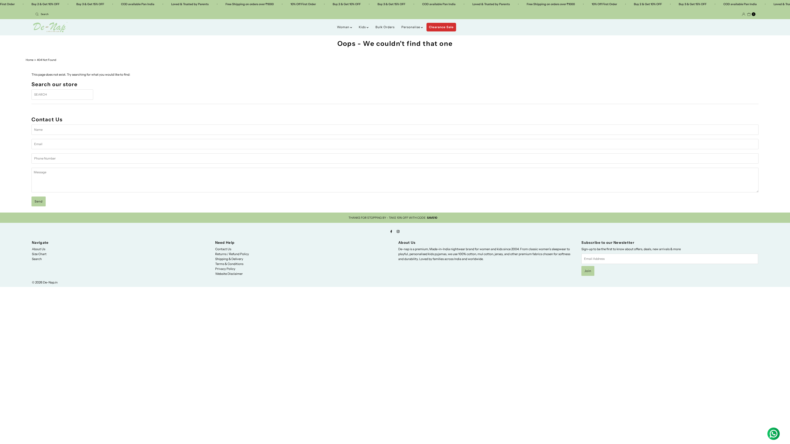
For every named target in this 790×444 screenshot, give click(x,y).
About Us (38, 249)
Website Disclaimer (229, 274)
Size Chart (39, 254)
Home (30, 59)
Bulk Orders (385, 27)
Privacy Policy (225, 269)
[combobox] (213, 14)
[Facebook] (391, 231)
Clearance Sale (441, 27)
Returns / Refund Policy (232, 254)
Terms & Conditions (229, 264)
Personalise (411, 27)
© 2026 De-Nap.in (45, 282)
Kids (363, 27)
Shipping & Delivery (229, 259)
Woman (343, 27)
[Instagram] (398, 231)
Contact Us (223, 249)
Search (37, 259)
